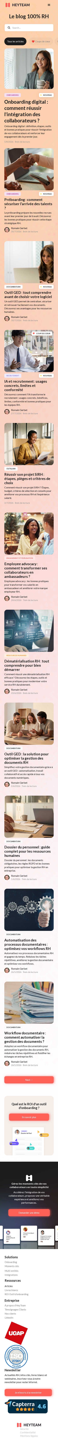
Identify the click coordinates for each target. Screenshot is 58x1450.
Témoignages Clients (15, 1309)
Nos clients (10, 1313)
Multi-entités (11, 1270)
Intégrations (11, 1274)
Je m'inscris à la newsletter (28, 1392)
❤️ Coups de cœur (41, 41)
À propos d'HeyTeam (15, 1305)
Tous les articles (15, 41)
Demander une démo (29, 1212)
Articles (9, 1286)
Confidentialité (28, 1432)
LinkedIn (9, 1317)
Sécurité (24, 1429)
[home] (24, 5)
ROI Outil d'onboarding (16, 1294)
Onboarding (11, 1262)
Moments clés (12, 1266)
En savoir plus (29, 1117)
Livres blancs (11, 1290)
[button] (49, 5)
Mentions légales (29, 1435)
